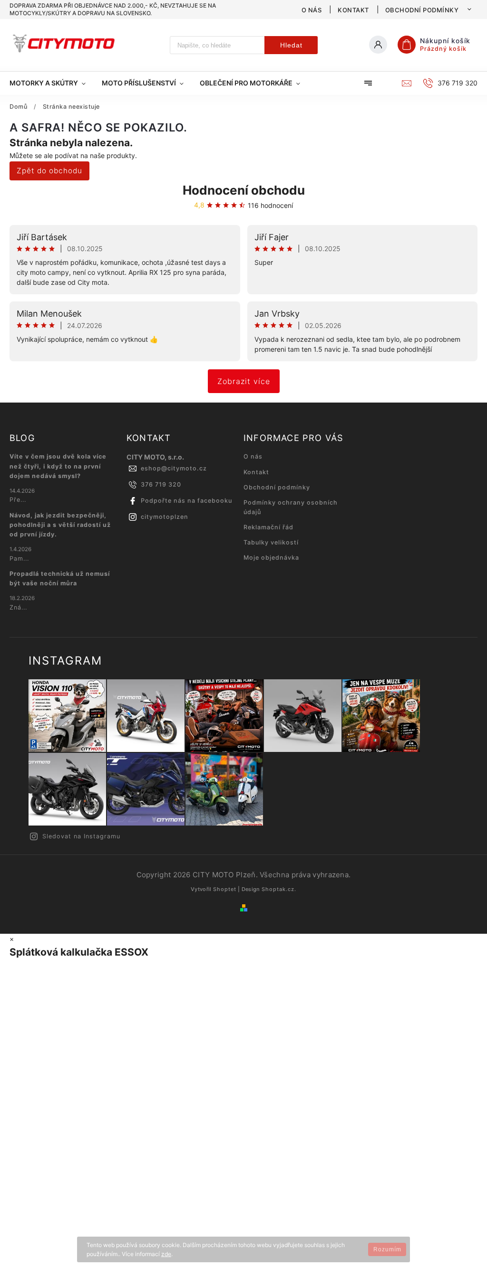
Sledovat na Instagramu (81, 836)
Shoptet (224, 889)
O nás (312, 10)
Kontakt (353, 10)
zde (166, 1254)
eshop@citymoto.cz (174, 468)
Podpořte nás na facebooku (186, 500)
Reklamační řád (268, 527)
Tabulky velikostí (271, 542)
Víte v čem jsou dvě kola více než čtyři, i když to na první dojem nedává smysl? (58, 466)
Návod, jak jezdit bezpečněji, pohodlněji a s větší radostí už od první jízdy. (60, 525)
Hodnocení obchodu (244, 190)
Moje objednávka (271, 557)
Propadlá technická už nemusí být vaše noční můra (60, 578)
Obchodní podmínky (422, 10)
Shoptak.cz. (279, 889)
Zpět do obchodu (49, 170)
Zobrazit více (243, 381)
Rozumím (387, 1249)
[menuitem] (52, 83)
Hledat (291, 45)
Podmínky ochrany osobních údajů (291, 507)
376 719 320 (161, 484)
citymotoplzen (164, 516)
